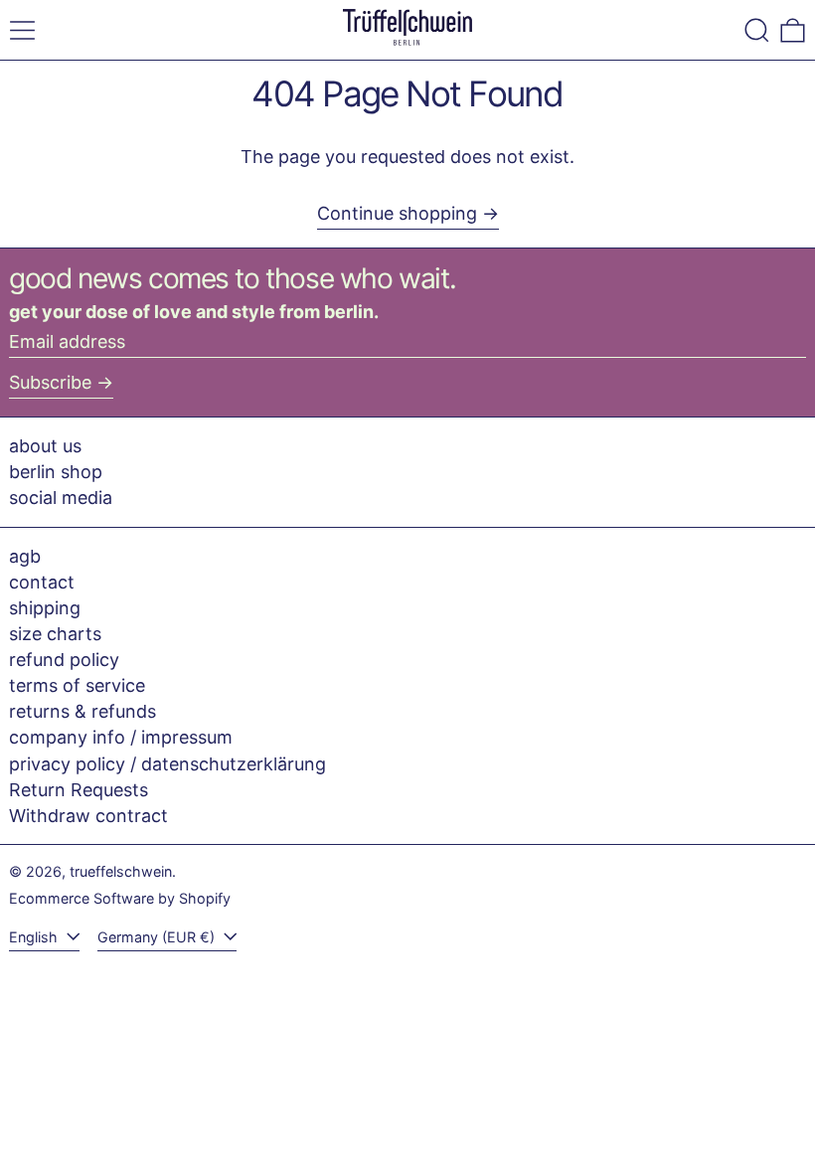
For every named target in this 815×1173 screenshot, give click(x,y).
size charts (55, 633)
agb (25, 556)
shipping (45, 607)
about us (45, 445)
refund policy (64, 659)
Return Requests (78, 789)
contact (42, 582)
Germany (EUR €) (158, 936)
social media (60, 497)
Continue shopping (397, 213)
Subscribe (50, 382)
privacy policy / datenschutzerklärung (167, 764)
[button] (756, 30)
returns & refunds (82, 711)
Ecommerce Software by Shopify (120, 898)
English (35, 936)
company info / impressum (121, 737)
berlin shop (55, 471)
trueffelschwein (121, 871)
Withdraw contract (88, 815)
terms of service (77, 685)
